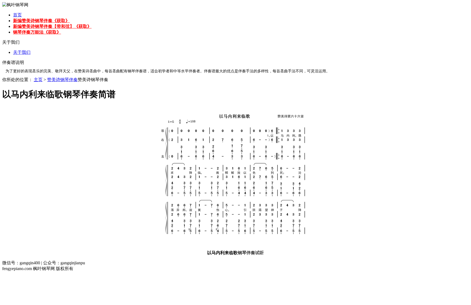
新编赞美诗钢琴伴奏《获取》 (41, 20)
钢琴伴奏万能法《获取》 (37, 32)
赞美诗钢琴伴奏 (62, 79)
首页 (17, 15)
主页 (38, 79)
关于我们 (22, 52)
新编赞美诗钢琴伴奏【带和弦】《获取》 (52, 26)
